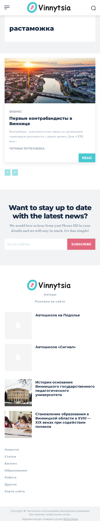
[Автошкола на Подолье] (18, 325)
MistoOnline (70, 519)
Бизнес (15, 111)
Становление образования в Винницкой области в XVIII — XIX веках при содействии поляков (63, 420)
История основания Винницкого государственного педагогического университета (65, 388)
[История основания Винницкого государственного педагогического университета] (18, 392)
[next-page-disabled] (15, 172)
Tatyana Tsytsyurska (26, 148)
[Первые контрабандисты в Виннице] (50, 80)
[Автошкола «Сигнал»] (18, 357)
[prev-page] (7, 172)
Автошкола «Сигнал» (55, 347)
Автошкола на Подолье (57, 315)
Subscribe (81, 244)
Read (87, 158)
